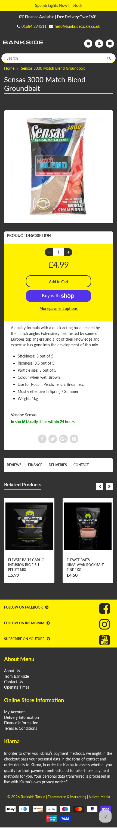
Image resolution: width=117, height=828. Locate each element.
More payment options (58, 308)
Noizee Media (99, 797)
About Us (12, 670)
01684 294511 (34, 26)
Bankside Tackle (33, 797)
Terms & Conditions (20, 728)
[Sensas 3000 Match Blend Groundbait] (58, 166)
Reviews (14, 465)
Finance (35, 465)
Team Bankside (16, 676)
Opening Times (16, 687)
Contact (81, 465)
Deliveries (58, 465)
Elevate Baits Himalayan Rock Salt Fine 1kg (85, 565)
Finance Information (21, 722)
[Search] (109, 58)
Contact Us (13, 681)
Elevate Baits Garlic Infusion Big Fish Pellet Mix (26, 565)
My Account (14, 712)
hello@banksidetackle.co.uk (77, 26)
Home (9, 68)
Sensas (30, 415)
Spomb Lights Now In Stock (58, 5)
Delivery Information (21, 717)
